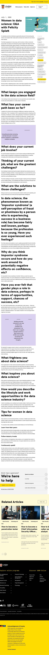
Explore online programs (9, 570)
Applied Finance (41, 44)
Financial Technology (41, 62)
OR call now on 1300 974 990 (7, 489)
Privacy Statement (3, 611)
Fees (30, 580)
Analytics (39, 42)
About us (31, 578)
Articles (41, 576)
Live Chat (27, 478)
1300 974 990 (36, 1)
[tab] (6, 575)
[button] (42, 7)
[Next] (5, 554)
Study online (26, 6)
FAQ (40, 575)
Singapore (46, 1)
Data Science (40, 60)
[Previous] (2, 554)
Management (40, 69)
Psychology (40, 76)
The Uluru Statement (12, 649)
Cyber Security (40, 57)
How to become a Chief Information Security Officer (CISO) (29, 529)
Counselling (40, 55)
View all (42, 501)
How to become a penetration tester (9, 527)
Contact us (42, 578)
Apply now (32, 6)
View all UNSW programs (43, 581)
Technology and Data (41, 79)
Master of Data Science (22, 454)
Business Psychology (41, 52)
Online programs (19, 6)
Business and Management (42, 47)
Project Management (41, 74)
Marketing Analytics (41, 71)
